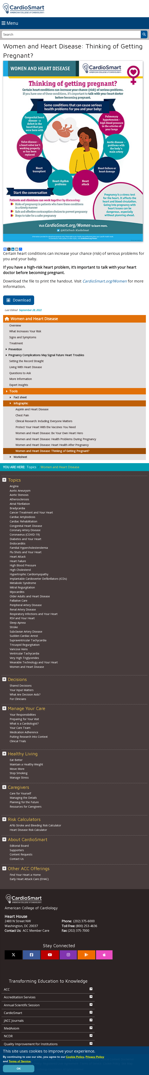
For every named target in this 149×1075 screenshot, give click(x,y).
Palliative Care (18, 600)
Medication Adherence (24, 732)
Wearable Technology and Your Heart (34, 662)
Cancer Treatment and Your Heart (31, 512)
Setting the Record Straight (26, 361)
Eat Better (16, 760)
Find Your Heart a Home (25, 875)
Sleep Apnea (18, 622)
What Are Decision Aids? (25, 694)
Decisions (17, 679)
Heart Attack (18, 556)
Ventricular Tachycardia (24, 653)
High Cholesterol (20, 570)
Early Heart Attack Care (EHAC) (29, 879)
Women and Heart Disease (34, 318)
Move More (17, 769)
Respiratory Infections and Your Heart (34, 614)
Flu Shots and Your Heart (26, 552)
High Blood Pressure (23, 565)
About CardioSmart (27, 839)
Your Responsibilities (23, 714)
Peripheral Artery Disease (26, 605)
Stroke (14, 627)
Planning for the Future (24, 802)
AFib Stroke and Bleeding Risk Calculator (35, 825)
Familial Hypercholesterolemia (29, 548)
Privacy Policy (95, 1056)
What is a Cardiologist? (24, 723)
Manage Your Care (26, 708)
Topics (31, 467)
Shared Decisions (21, 685)
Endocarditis (17, 543)
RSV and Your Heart (22, 618)
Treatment (16, 343)
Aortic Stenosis (19, 495)
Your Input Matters (22, 690)
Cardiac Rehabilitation (23, 521)
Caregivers (18, 787)
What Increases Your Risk (25, 331)
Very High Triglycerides (24, 658)
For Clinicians (18, 699)
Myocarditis (17, 592)
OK (19, 1068)
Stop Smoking (19, 773)
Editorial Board (19, 845)
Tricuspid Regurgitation (25, 645)
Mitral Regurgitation (22, 587)
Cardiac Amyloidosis (22, 517)
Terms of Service (20, 1061)
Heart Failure (18, 561)
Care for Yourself (20, 793)
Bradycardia (17, 508)
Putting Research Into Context (29, 736)
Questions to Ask (20, 373)
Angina (14, 486)
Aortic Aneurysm (20, 490)
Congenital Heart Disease (26, 526)
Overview (15, 325)
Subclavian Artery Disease (26, 631)
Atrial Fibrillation (20, 504)
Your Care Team (20, 728)
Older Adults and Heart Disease (30, 596)
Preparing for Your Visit (24, 719)
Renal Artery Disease (23, 609)
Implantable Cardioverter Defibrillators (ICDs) (38, 578)
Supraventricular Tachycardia (28, 640)
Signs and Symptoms (22, 337)
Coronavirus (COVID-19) (25, 534)
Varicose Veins (19, 649)
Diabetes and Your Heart (25, 539)
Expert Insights (18, 385)
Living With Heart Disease (25, 367)
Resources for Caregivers (26, 806)
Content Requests (21, 854)
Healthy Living (23, 753)
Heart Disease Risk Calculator (28, 830)
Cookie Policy (75, 1056)
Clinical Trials (18, 741)
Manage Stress (19, 777)
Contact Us (17, 859)
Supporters (17, 850)
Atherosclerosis (19, 499)
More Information (20, 379)
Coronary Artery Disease (25, 530)
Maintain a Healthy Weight (26, 764)
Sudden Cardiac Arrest (24, 636)
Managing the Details (23, 797)
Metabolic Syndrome (23, 583)
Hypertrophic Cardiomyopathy (29, 574)
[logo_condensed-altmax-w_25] (74, 898)
